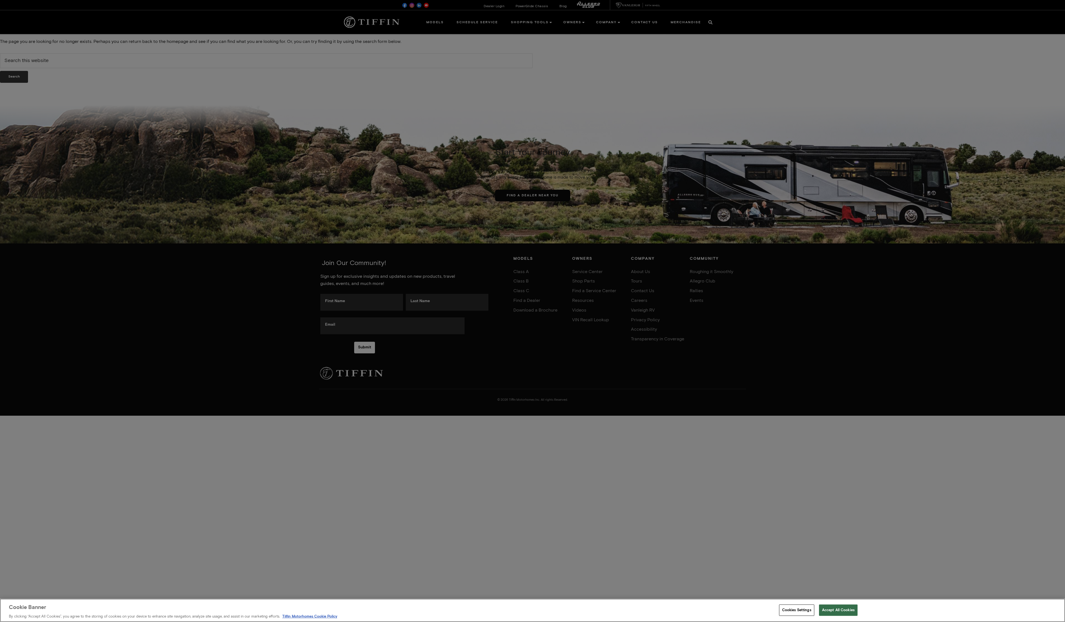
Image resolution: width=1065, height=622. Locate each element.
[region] (532, 610)
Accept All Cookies (838, 610)
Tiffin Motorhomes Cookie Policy (309, 616)
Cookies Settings (796, 610)
